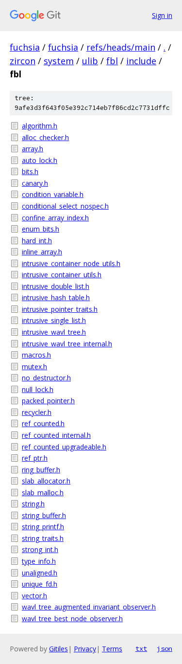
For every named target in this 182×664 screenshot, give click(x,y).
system (59, 61)
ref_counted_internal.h (56, 435)
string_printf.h (43, 526)
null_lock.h (37, 389)
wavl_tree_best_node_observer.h (72, 618)
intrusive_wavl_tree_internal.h (67, 343)
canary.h (35, 183)
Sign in (162, 15)
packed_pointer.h (48, 400)
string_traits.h (43, 538)
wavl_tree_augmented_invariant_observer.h (89, 606)
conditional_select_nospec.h (65, 206)
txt (141, 648)
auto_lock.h (39, 160)
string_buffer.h (44, 515)
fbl (112, 61)
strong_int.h (40, 549)
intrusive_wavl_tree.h (54, 332)
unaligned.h (39, 572)
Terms (112, 648)
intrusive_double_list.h (55, 286)
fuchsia (25, 47)
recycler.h (36, 412)
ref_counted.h (43, 423)
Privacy (85, 648)
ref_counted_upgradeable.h (64, 446)
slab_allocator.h (46, 480)
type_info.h (39, 561)
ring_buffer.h (41, 469)
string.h (33, 503)
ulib (90, 61)
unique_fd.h (39, 584)
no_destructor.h (46, 377)
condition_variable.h (52, 194)
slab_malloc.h (43, 492)
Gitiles (58, 648)
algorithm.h (39, 125)
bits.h (30, 171)
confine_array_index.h (55, 217)
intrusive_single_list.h (54, 320)
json (164, 648)
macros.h (36, 354)
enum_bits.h (40, 228)
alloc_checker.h (45, 137)
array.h (32, 148)
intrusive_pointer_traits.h (60, 309)
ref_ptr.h (35, 458)
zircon (22, 61)
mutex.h (34, 366)
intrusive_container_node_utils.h (71, 263)
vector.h (34, 595)
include (141, 61)
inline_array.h (42, 251)
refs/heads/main (120, 47)
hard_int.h (37, 240)
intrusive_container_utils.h (61, 274)
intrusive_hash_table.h (56, 297)
